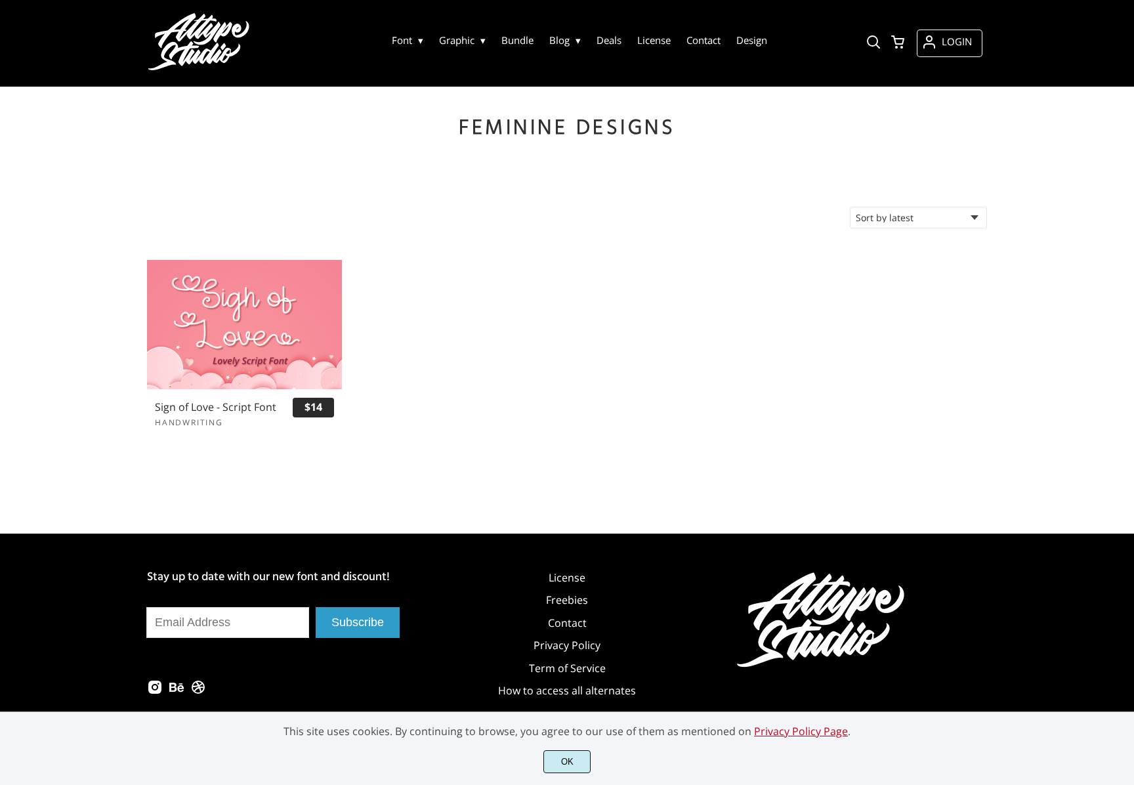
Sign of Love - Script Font (215, 407)
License (567, 577)
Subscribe (357, 622)
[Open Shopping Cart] (897, 43)
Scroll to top (1122, 514)
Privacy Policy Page (801, 731)
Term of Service (567, 668)
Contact (567, 623)
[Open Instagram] (155, 691)
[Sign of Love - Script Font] (244, 325)
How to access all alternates (567, 690)
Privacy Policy (567, 645)
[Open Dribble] (198, 691)
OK (567, 762)
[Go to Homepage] (200, 68)
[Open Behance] (176, 691)
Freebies (567, 600)
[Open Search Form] (873, 43)
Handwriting (189, 422)
